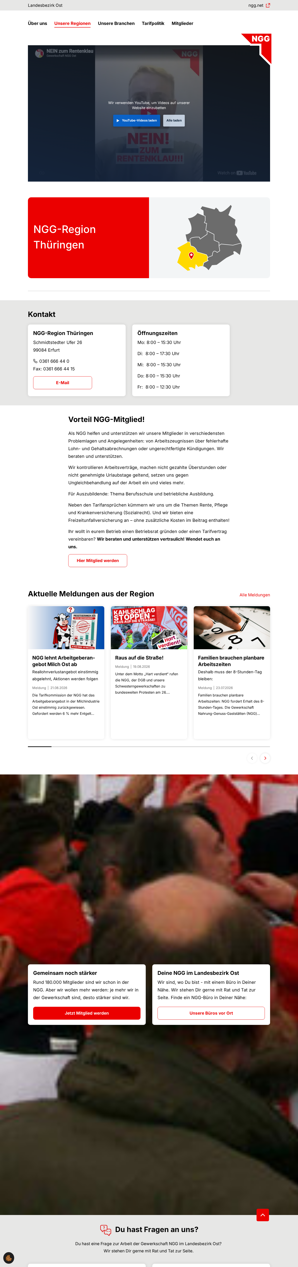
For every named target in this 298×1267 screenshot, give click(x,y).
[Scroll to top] (263, 1215)
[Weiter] (265, 758)
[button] (38, 23)
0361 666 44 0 (54, 361)
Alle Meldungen (255, 594)
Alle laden (174, 120)
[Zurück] (252, 758)
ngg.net (255, 5)
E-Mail (62, 382)
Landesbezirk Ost (45, 5)
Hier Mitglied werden (98, 560)
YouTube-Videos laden (139, 120)
